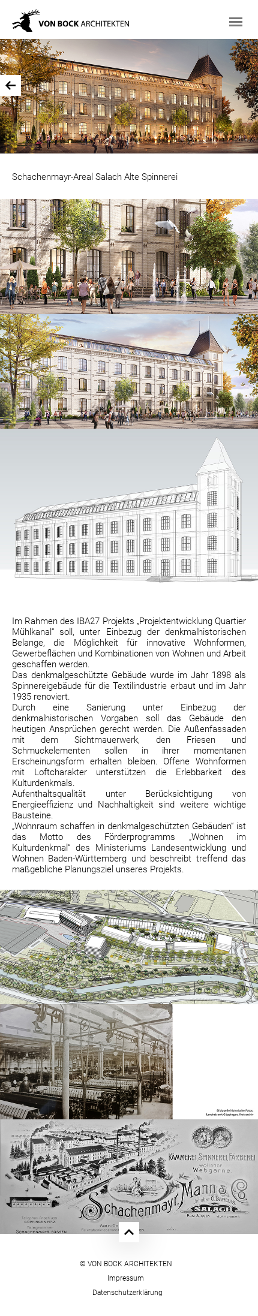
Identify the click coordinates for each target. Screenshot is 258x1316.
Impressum (125, 1278)
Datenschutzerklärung (127, 1292)
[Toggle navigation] (236, 22)
